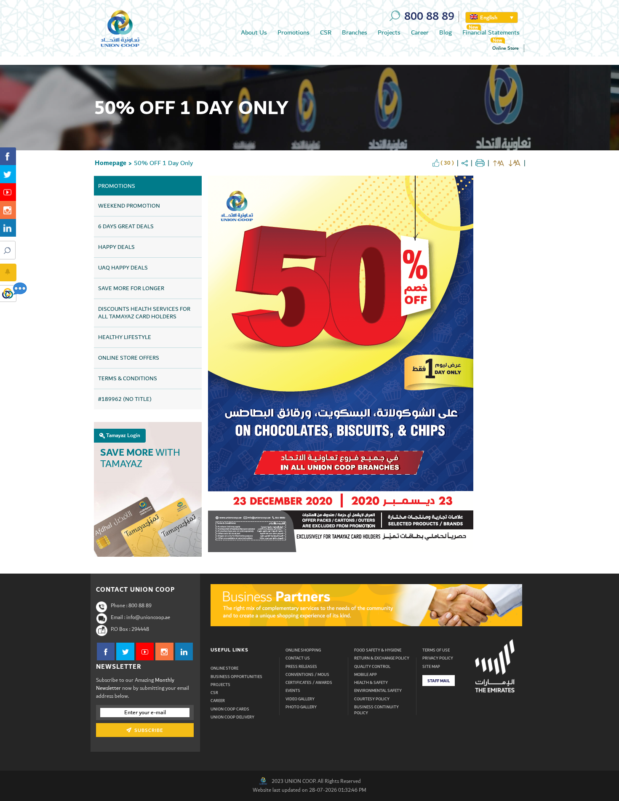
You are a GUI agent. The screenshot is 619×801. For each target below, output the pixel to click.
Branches (354, 32)
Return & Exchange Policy (381, 658)
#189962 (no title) (125, 399)
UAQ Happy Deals (123, 267)
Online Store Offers (128, 358)
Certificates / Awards (308, 683)
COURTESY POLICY (372, 699)
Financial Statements (491, 32)
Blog (445, 32)
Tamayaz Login (122, 435)
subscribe (148, 730)
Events (292, 691)
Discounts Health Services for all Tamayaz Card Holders (144, 312)
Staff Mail (438, 681)
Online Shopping (303, 650)
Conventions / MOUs (307, 675)
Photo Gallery (301, 707)
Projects (389, 32)
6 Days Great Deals (126, 226)
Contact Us (297, 658)
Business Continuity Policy (376, 710)
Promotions (293, 32)
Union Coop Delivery (232, 717)
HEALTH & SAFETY (371, 683)
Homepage (110, 163)
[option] (366, 605)
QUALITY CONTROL (372, 667)
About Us (254, 32)
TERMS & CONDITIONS (127, 378)
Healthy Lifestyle (124, 337)
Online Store (505, 48)
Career (420, 32)
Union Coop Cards (230, 709)
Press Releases (301, 667)
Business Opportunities (236, 677)
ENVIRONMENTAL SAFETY (378, 691)
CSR (325, 32)
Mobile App (365, 675)
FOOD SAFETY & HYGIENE (377, 650)
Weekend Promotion (129, 206)
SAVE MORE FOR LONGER (131, 288)
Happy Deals (116, 247)
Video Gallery (300, 699)
